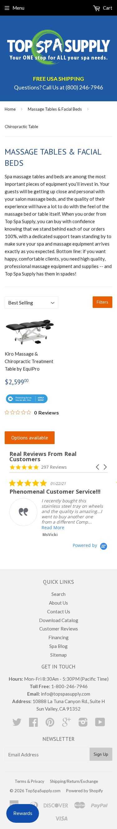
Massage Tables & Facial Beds (55, 109)
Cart (107, 8)
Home (10, 109)
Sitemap (58, 655)
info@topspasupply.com (65, 694)
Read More (52, 527)
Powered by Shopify (84, 790)
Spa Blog (58, 646)
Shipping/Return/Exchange (74, 781)
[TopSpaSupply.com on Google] (66, 724)
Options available (29, 437)
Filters (102, 302)
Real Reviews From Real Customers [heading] (42, 456)
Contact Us (58, 611)
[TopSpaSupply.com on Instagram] (83, 724)
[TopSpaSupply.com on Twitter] (17, 724)
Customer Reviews (58, 628)
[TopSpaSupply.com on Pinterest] (50, 724)
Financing (58, 637)
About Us (58, 603)
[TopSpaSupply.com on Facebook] (33, 724)
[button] (98, 467)
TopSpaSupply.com (43, 790)
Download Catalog (58, 620)
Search (58, 594)
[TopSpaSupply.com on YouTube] (100, 724)
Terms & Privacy (29, 781)
